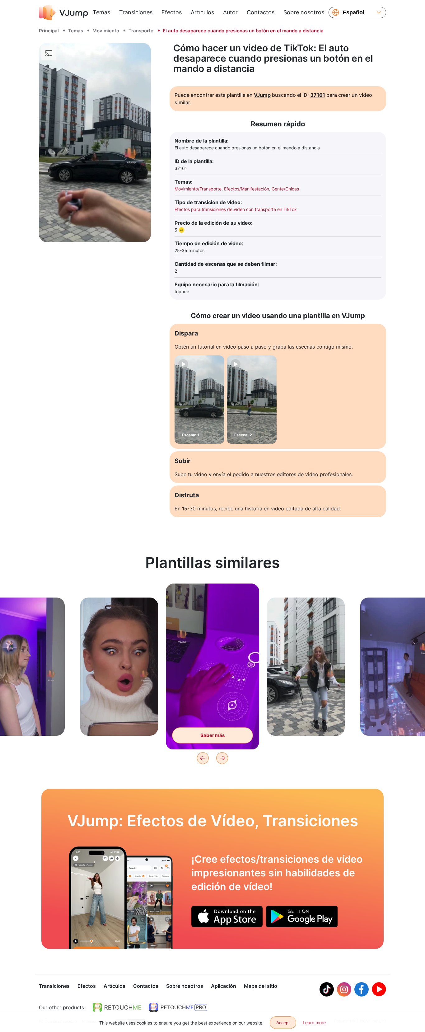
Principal (49, 31)
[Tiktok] (327, 989)
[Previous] (203, 758)
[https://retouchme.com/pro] (178, 1007)
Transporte (140, 31)
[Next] (222, 758)
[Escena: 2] (252, 399)
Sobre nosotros (303, 12)
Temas (101, 12)
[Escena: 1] (199, 399)
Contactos (260, 12)
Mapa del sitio (260, 986)
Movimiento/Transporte (198, 188)
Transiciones (135, 12)
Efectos (171, 12)
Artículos (202, 12)
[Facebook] (361, 989)
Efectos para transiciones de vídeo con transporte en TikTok (236, 209)
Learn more (314, 1022)
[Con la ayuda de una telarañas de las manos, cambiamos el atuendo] (98, 898)
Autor (230, 12)
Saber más (119, 721)
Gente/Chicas (285, 188)
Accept (283, 1022)
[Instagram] (344, 989)
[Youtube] (379, 989)
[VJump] (63, 12)
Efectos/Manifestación (246, 188)
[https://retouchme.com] (117, 1007)
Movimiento (105, 31)
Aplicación (223, 986)
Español (353, 12)
